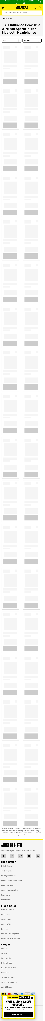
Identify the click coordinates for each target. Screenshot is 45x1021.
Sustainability (6, 958)
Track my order (6, 871)
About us (4, 949)
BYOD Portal (5, 973)
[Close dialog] (32, 998)
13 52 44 (24, 3)
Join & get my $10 (18, 1014)
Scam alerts (5, 895)
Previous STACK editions (10, 939)
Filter (4, 40)
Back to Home (8, 18)
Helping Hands (6, 963)
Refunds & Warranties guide (11, 880)
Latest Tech (5, 915)
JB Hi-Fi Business (8, 978)
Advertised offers (7, 885)
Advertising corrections (9, 890)
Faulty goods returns (8, 876)
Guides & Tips (6, 924)
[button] (7, 7)
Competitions (6, 919)
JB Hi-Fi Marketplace (9, 982)
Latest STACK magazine (10, 934)
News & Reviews (7, 910)
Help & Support (6, 866)
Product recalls (6, 900)
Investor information (8, 968)
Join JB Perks (6, 987)
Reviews (4, 929)
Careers (4, 953)
